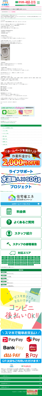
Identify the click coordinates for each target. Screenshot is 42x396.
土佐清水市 (11, 258)
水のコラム (10, 371)
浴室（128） (5, 136)
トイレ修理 (3, 370)
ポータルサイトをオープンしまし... (7, 273)
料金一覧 (20, 370)
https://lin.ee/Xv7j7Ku (5, 118)
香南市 (24, 258)
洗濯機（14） (5, 141)
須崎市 (37, 256)
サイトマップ (27, 371)
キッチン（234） (6, 133)
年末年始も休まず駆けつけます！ (7, 282)
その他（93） (5, 144)
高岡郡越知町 (17, 263)
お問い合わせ (20, 371)
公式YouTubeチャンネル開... (6, 276)
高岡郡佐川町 (11, 263)
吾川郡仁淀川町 (37, 261)
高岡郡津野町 (37, 263)
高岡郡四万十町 (11, 264)
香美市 (31, 258)
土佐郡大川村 (24, 261)
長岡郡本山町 (4, 261)
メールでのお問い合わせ (25, 5)
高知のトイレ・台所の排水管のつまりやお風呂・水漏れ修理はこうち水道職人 (15, 368)
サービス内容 (33, 368)
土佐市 (31, 256)
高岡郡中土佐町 (4, 263)
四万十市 (17, 258)
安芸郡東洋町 (37, 258)
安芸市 (18, 256)
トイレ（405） (5, 130)
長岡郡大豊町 (11, 261)
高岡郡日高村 (30, 263)
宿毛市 (5, 258)
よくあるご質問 (35, 370)
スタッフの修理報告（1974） (8, 127)
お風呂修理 (15, 370)
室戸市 (11, 256)
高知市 (5, 256)
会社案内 (15, 371)
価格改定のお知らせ (4, 279)
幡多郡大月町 (17, 264)
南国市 (24, 256)
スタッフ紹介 (3, 371)
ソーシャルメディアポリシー (6, 372)
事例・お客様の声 (27, 370)
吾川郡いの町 (30, 261)
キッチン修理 (9, 370)
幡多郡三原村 (24, 264)
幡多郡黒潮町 (30, 264)
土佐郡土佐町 (17, 261)
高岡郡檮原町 (24, 263)
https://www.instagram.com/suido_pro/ (8, 122)
